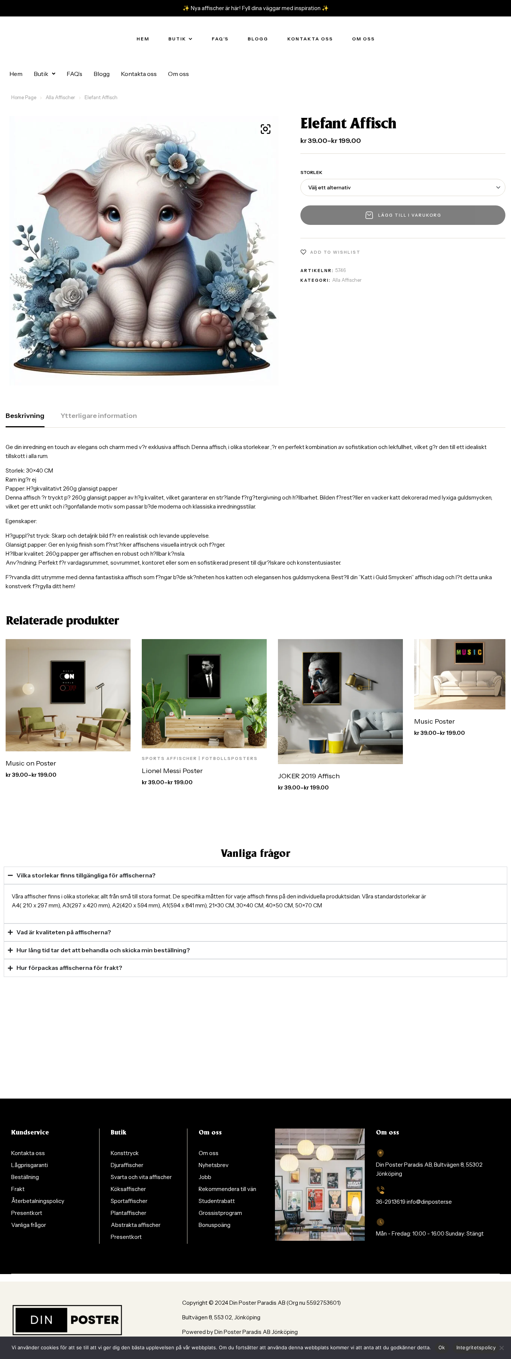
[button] (44, 73)
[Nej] (501, 1348)
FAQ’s (74, 73)
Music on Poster (31, 763)
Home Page (23, 97)
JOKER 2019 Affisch (309, 776)
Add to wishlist (335, 252)
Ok (441, 1347)
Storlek (311, 172)
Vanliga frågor (255, 854)
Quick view (111, 743)
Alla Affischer (60, 97)
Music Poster (434, 721)
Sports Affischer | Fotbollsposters (200, 758)
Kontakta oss (139, 73)
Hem (15, 73)
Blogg (102, 73)
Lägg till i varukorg (409, 215)
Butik (41, 73)
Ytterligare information (99, 416)
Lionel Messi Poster (172, 771)
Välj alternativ (62, 743)
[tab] (25, 419)
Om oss (178, 73)
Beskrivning (25, 416)
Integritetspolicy (476, 1347)
